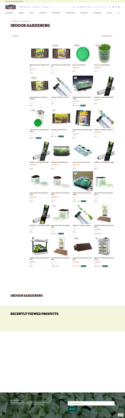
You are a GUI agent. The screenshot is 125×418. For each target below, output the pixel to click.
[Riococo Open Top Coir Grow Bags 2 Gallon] (40, 181)
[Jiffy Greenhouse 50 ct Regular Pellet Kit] (40, 53)
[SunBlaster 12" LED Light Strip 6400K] (40, 214)
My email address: (72, 400)
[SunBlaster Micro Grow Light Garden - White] (40, 246)
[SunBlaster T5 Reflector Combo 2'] (83, 214)
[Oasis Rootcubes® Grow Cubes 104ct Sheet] (104, 214)
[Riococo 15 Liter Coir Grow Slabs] (83, 151)
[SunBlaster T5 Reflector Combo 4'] (61, 86)
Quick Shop (40, 61)
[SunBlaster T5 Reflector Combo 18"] (104, 118)
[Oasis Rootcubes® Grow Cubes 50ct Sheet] (61, 246)
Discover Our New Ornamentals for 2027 (14, 1)
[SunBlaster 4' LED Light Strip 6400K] (40, 151)
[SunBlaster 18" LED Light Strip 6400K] (104, 151)
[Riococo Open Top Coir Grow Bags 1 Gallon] (61, 181)
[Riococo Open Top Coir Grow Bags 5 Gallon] (104, 181)
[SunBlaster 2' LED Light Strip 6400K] (104, 86)
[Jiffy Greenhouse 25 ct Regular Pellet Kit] (83, 118)
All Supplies (15, 21)
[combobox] (100, 7)
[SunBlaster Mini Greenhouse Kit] (61, 151)
